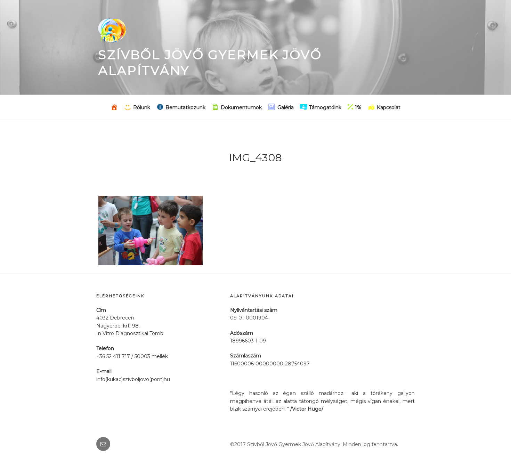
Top (494, 444)
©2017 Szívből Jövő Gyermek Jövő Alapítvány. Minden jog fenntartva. (314, 444)
